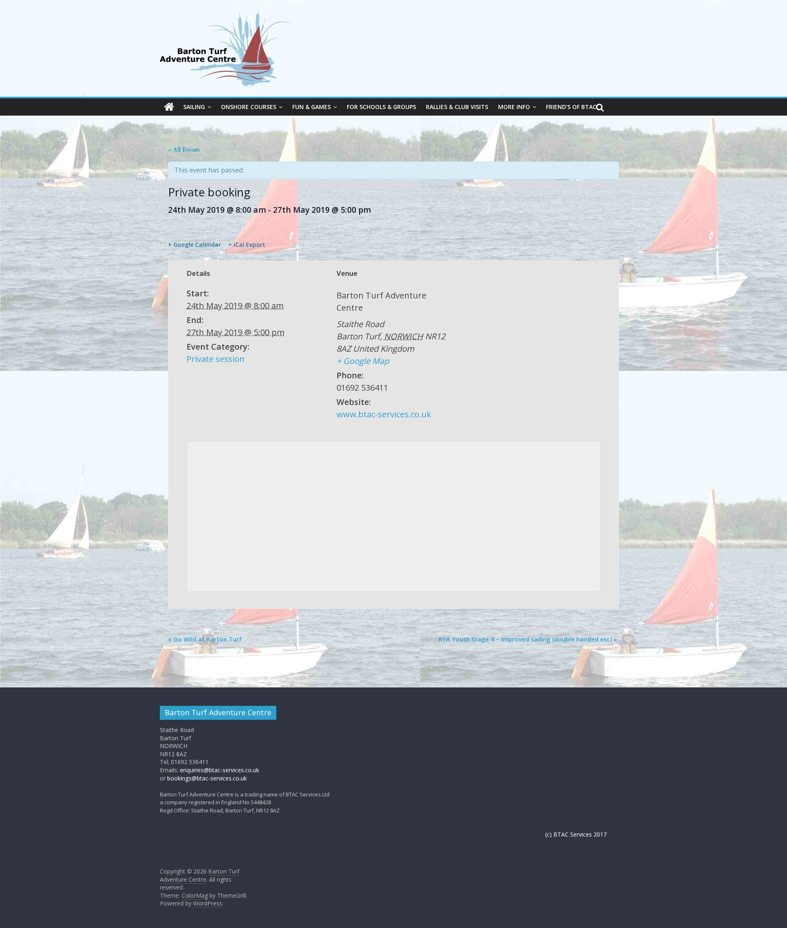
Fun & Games (311, 107)
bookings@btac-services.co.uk (207, 778)
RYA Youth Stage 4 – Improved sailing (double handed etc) (528, 639)
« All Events (184, 149)
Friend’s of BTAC (571, 107)
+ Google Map (363, 360)
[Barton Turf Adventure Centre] (169, 107)
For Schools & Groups (381, 107)
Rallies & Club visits (457, 107)
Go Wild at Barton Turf (205, 639)
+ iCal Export (246, 244)
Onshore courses (248, 107)
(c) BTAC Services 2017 (576, 834)
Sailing (194, 107)
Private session (216, 358)
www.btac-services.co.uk (384, 414)
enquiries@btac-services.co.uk (219, 770)
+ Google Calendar (194, 244)
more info (514, 107)
